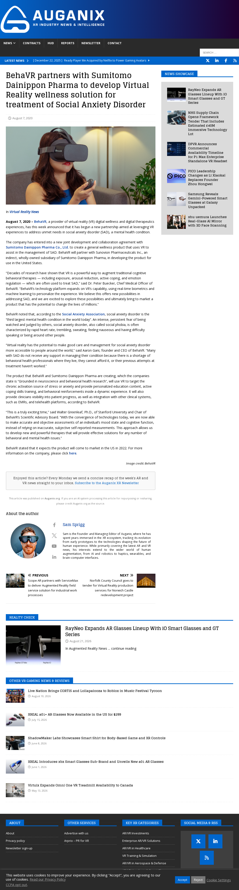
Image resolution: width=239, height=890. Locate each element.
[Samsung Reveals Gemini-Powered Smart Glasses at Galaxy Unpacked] (176, 199)
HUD (51, 43)
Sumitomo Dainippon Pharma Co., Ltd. (37, 247)
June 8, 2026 (39, 743)
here (72, 453)
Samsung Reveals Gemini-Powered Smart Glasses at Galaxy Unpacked (207, 200)
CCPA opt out (16, 884)
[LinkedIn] (217, 61)
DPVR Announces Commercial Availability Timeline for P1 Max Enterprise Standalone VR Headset (207, 152)
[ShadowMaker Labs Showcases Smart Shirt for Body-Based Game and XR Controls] (15, 743)
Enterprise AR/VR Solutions (141, 841)
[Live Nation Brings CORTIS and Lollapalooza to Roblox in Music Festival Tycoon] (15, 696)
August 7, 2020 (22, 118)
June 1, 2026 (39, 767)
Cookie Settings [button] (219, 880)
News (8, 43)
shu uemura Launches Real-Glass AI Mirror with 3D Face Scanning (207, 221)
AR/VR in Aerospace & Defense (144, 863)
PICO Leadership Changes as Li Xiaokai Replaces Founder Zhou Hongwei (206, 177)
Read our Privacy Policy (48, 879)
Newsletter (90, 43)
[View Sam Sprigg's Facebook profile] (54, 525)
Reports (67, 43)
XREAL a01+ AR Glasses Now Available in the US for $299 (74, 714)
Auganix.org (52, 498)
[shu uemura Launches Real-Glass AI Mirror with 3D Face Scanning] (176, 222)
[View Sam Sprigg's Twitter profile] (54, 536)
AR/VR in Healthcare (136, 848)
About (10, 833)
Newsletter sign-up (19, 848)
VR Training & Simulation (139, 856)
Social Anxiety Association (83, 314)
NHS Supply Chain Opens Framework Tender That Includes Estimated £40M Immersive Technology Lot (207, 123)
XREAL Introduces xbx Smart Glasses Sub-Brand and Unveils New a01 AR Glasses (96, 761)
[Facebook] (226, 61)
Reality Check (22, 617)
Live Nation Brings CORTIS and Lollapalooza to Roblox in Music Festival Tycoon (95, 691)
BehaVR (40, 221)
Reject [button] (198, 880)
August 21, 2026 (80, 641)
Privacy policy (15, 841)
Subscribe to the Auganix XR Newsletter (107, 483)
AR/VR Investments (135, 833)
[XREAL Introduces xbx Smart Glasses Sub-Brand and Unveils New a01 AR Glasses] (15, 767)
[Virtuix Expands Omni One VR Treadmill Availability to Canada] (15, 790)
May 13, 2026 (39, 790)
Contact (115, 43)
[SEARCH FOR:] (219, 53)
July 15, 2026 (39, 719)
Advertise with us (76, 833)
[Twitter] (208, 61)
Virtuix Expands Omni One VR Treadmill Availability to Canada (80, 785)
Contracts (31, 43)
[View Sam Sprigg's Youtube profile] (54, 546)
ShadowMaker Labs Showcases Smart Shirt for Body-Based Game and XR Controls (96, 738)
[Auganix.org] (105, 36)
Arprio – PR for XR (76, 841)
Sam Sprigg (74, 524)
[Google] (235, 61)
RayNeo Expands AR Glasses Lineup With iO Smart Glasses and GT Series (207, 96)
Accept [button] (182, 880)
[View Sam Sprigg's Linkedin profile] (54, 557)
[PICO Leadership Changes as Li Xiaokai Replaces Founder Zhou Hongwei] (176, 176)
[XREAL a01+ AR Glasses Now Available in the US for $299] (15, 719)
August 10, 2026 (41, 696)
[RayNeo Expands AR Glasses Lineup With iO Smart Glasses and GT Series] (176, 95)
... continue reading (122, 648)
